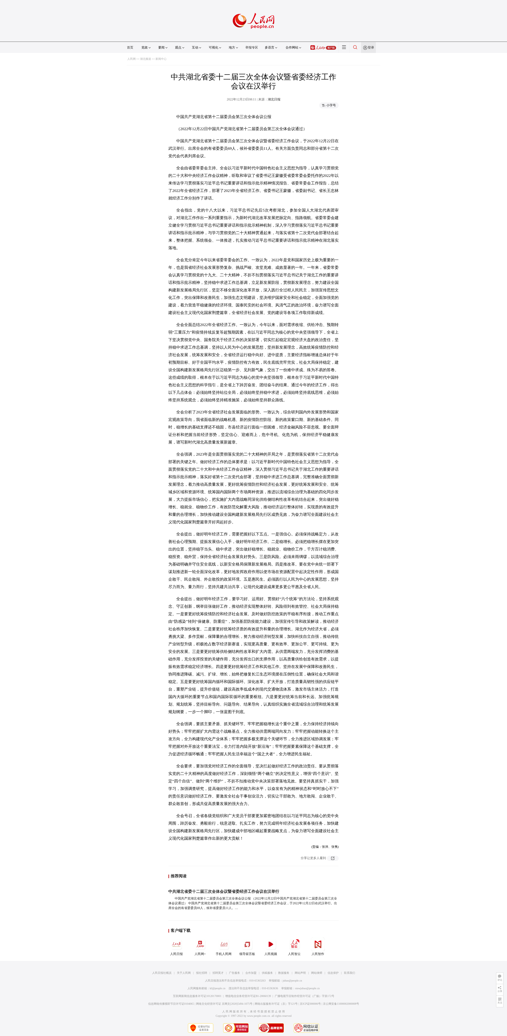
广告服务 (234, 972)
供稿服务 (267, 972)
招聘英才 (218, 972)
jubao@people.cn (292, 980)
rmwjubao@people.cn (307, 988)
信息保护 (333, 972)
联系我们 (349, 972)
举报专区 (251, 47)
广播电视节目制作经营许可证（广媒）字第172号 (304, 996)
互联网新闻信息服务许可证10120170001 (197, 996)
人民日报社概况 (162, 972)
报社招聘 (201, 972)
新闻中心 (161, 58)
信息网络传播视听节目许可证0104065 (171, 1003)
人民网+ (200, 954)
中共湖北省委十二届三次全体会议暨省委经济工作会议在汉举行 (223, 891)
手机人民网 (224, 954)
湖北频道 (145, 58)
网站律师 (316, 972)
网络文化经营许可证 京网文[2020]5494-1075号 (224, 1003)
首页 (130, 47)
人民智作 (318, 954)
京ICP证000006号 (310, 1003)
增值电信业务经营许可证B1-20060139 (248, 996)
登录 (371, 47)
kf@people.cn (217, 988)
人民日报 (176, 954)
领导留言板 (247, 954)
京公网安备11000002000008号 (341, 1003)
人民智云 (294, 954)
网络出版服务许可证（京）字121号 (276, 1003)
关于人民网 (184, 972)
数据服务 (283, 972)
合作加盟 (250, 972)
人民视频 (270, 954)
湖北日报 (274, 99)
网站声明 (300, 972)
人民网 (131, 58)
